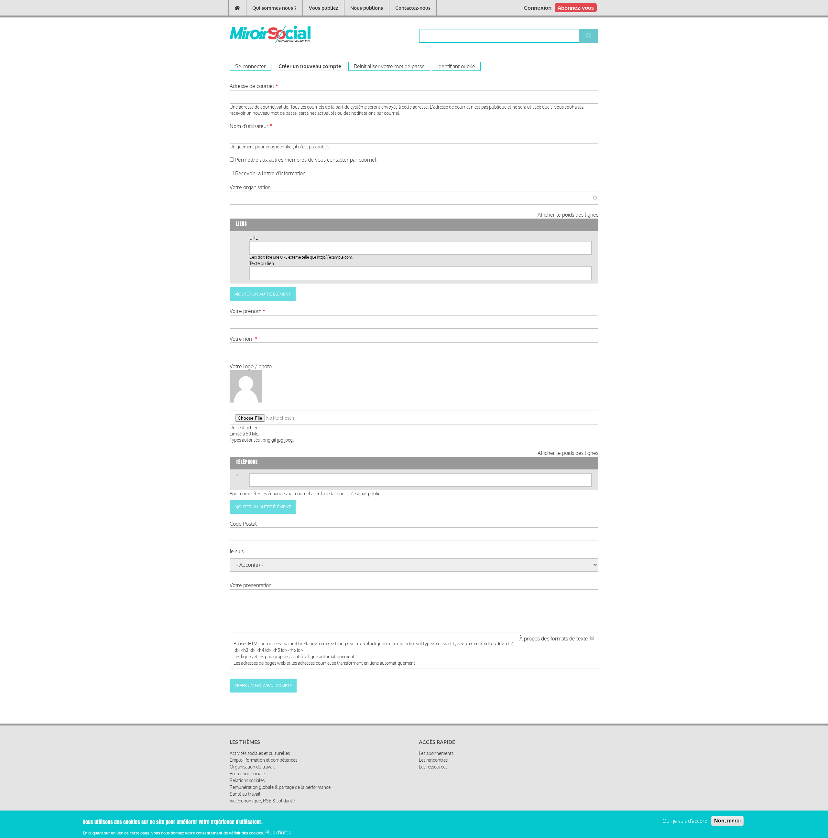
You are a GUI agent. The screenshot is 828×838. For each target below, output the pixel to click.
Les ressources (433, 766)
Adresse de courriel (252, 86)
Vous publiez (323, 8)
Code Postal (243, 524)
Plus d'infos (278, 832)
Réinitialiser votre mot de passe (389, 66)
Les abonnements (436, 753)
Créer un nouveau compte (312, 66)
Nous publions (366, 8)
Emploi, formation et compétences (263, 760)
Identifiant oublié (456, 66)
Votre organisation (250, 187)
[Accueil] (259, 34)
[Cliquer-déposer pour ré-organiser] (237, 238)
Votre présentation (251, 585)
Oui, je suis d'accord (684, 821)
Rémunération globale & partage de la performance (280, 787)
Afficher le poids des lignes (568, 214)
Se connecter (250, 66)
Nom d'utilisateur (249, 126)
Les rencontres (433, 760)
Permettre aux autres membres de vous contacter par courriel (305, 159)
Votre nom (242, 339)
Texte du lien (261, 263)
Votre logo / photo (251, 366)
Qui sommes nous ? (274, 8)
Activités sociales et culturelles (260, 753)
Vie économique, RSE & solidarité (262, 800)
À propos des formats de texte (553, 638)
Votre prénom (245, 311)
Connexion (537, 7)
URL (253, 238)
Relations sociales (247, 780)
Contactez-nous (412, 8)
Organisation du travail (252, 766)
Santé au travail (245, 794)
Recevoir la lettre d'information (270, 173)
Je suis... (238, 551)
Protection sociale (247, 773)
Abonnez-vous (576, 7)
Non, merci (727, 820)
